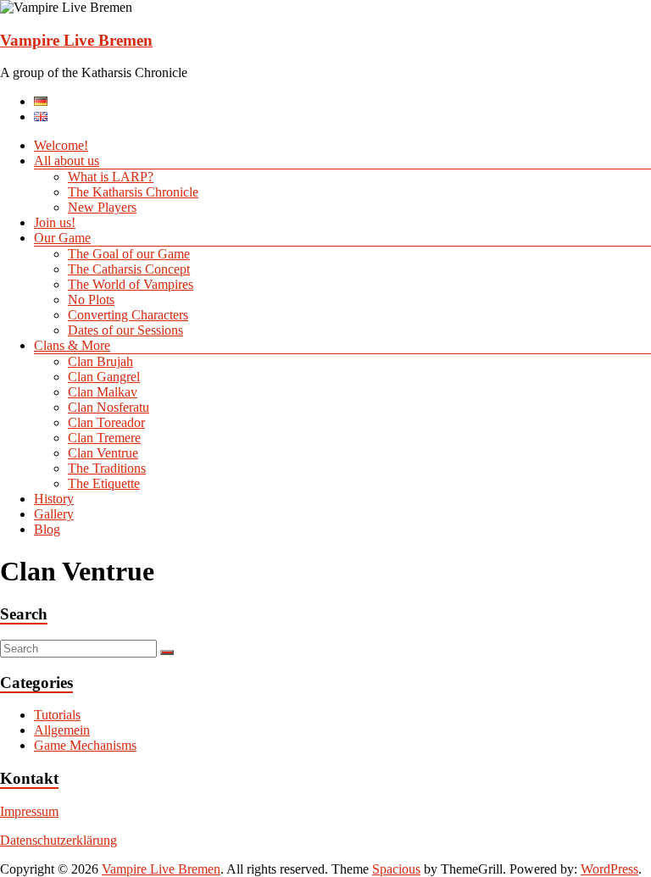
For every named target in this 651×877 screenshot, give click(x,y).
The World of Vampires (130, 284)
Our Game (62, 237)
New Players (102, 207)
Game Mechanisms (85, 745)
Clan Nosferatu (108, 407)
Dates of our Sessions (125, 330)
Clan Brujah (100, 361)
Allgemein (62, 730)
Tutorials (57, 715)
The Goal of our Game (129, 254)
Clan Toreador (106, 422)
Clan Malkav (102, 392)
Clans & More (72, 345)
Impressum (29, 811)
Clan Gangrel (104, 376)
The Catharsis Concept (129, 269)
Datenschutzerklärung (58, 840)
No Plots (91, 299)
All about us (66, 160)
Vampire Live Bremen (76, 40)
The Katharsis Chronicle (133, 192)
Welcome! (61, 145)
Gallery (54, 514)
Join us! (54, 222)
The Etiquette (104, 483)
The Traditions (107, 468)
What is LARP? (110, 176)
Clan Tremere (104, 437)
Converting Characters (128, 315)
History (54, 498)
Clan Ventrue (103, 453)
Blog (47, 529)
